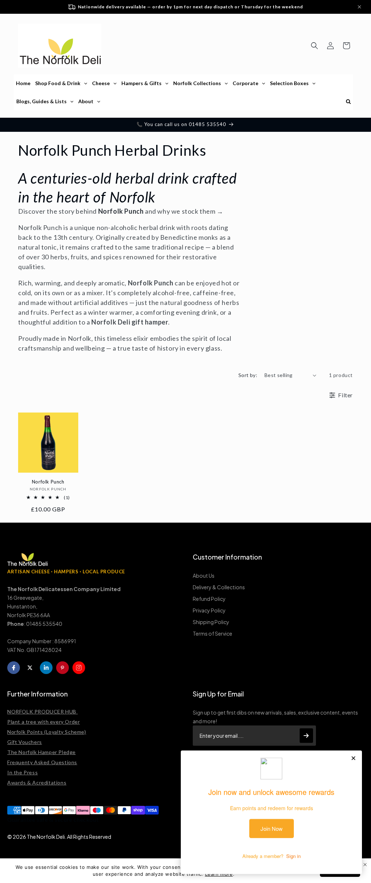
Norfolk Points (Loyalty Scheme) (46, 732)
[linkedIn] (46, 667)
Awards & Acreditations (36, 782)
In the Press (22, 772)
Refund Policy (209, 598)
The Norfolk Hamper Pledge (41, 752)
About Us (203, 575)
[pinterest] (62, 667)
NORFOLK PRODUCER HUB (42, 711)
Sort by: (247, 375)
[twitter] (30, 667)
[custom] (78, 667)
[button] (314, 46)
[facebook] (13, 667)
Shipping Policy (211, 622)
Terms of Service (212, 633)
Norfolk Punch (48, 482)
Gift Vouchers (24, 742)
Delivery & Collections (219, 587)
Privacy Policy (209, 610)
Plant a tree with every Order (43, 722)
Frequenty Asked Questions (42, 762)
